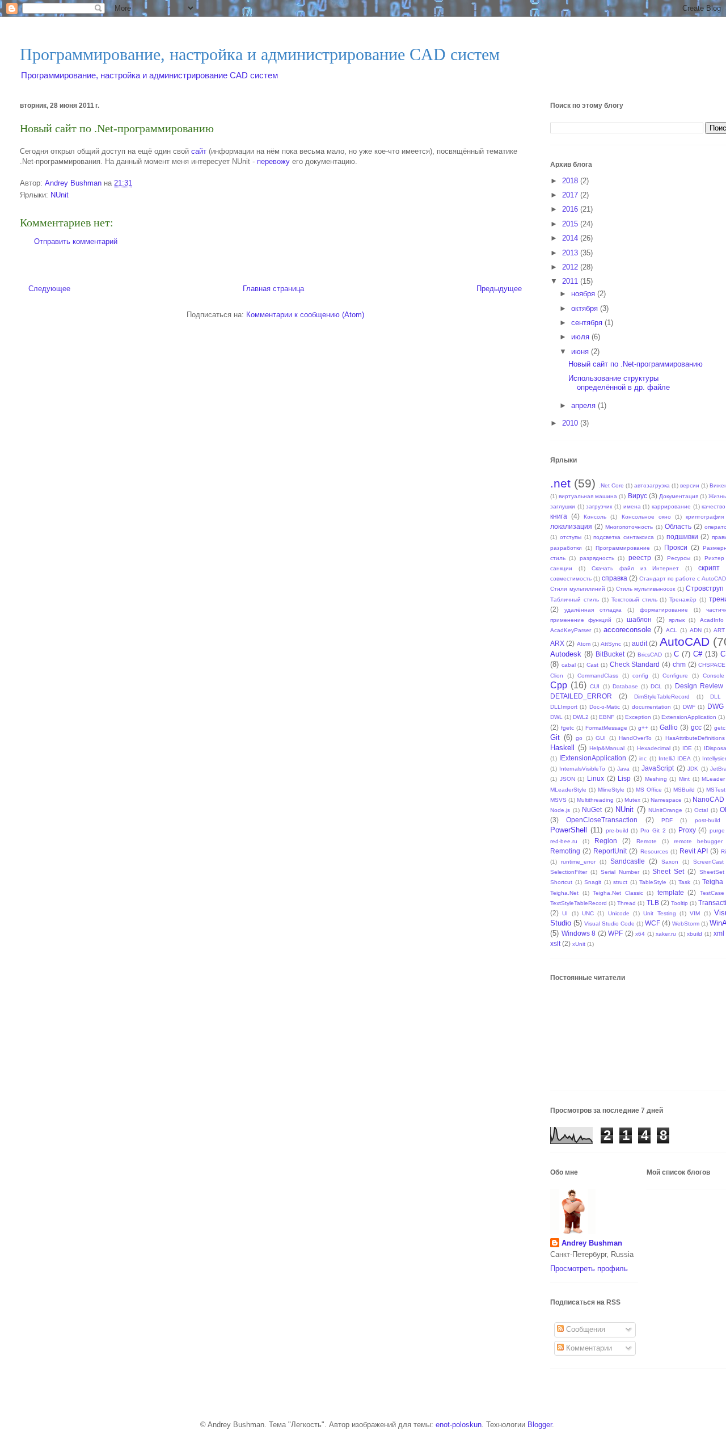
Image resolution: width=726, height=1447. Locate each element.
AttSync (611, 644)
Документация (678, 496)
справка (614, 578)
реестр (639, 557)
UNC (588, 913)
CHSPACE (711, 665)
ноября (584, 293)
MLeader (713, 779)
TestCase (712, 893)
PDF (667, 820)
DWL (556, 717)
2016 (571, 209)
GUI (601, 738)
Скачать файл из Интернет (635, 568)
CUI (595, 686)
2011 (571, 281)
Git (555, 737)
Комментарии (588, 1348)
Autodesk (565, 654)
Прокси (675, 547)
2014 (571, 238)
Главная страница (273, 288)
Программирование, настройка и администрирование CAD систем (260, 54)
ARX (557, 643)
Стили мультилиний (577, 589)
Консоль (595, 517)
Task (684, 882)
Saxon (669, 862)
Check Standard (635, 664)
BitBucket (610, 654)
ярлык (677, 620)
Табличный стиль (574, 599)
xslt (555, 943)
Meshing (656, 779)
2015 (571, 224)
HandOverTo (635, 738)
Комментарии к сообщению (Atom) (305, 314)
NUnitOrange (665, 810)
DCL (656, 686)
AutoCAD (685, 641)
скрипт (709, 567)
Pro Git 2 (653, 830)
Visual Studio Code (609, 923)
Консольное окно (646, 517)
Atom (583, 644)
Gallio (669, 727)
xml (719, 933)
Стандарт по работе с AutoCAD (682, 578)
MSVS (558, 800)
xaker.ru (666, 934)
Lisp (624, 778)
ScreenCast (708, 862)
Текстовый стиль (634, 599)
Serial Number (620, 872)
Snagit (592, 882)
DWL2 (581, 717)
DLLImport (563, 707)
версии (689, 485)
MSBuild (684, 789)
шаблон (639, 619)
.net (560, 483)
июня (581, 351)
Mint (684, 779)
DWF (689, 707)
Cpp (558, 685)
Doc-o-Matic (604, 707)
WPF (615, 933)
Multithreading (595, 800)
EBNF (606, 717)
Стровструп (705, 588)
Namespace (666, 800)
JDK (692, 768)
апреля (584, 405)
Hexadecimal (653, 748)
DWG (715, 706)
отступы (570, 537)
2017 (571, 195)
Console (713, 675)
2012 (571, 267)
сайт (198, 151)
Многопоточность (629, 527)
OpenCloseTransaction (602, 819)
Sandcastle (627, 861)
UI (565, 913)
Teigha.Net (564, 893)
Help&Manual (606, 748)
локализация (571, 526)
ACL (671, 630)
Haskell (562, 747)
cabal (569, 665)
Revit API (693, 851)
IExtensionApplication (592, 758)
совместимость (571, 578)
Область (678, 526)
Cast (592, 665)
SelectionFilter (568, 872)
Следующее (49, 288)
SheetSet (711, 872)
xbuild (694, 934)
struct (620, 882)
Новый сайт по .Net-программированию (635, 364)
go (579, 738)
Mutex (632, 800)
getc (719, 728)
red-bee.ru (563, 841)
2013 (571, 253)
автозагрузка (652, 485)
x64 (640, 934)
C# (697, 654)
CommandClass (597, 675)
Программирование (623, 548)
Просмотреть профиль (589, 1268)
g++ (643, 728)
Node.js (560, 810)
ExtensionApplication (688, 717)
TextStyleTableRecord (578, 903)
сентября (588, 322)
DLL (715, 696)
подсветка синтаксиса (623, 537)
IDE (687, 748)
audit (639, 643)
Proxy (687, 830)
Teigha (712, 881)
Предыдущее (499, 288)
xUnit (578, 944)
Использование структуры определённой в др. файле (619, 383)
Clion (556, 675)
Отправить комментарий (75, 241)
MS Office (649, 789)
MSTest (715, 789)
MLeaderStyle (568, 789)
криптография (705, 517)
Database (625, 686)
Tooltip (679, 903)
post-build (707, 820)
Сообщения (584, 1329)
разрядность (597, 558)
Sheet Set (668, 871)
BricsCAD (650, 654)
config (640, 675)
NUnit (59, 195)
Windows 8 (579, 933)
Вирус (637, 495)
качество (713, 506)
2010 (571, 423)
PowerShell (568, 830)
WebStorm (685, 923)
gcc (696, 727)
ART (719, 630)
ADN (696, 630)
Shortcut (561, 882)
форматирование (664, 610)
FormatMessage (606, 728)
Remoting (565, 851)
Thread (626, 903)
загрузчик (599, 506)
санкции (561, 568)
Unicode (619, 913)
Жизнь (717, 496)
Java (623, 768)
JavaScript (657, 768)
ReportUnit (610, 851)
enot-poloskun (459, 1424)
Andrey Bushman (592, 1243)
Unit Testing (659, 913)
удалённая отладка (593, 610)
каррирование (671, 506)
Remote (646, 841)
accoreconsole (627, 629)
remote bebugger (698, 841)
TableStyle (652, 882)
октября (585, 308)
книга (558, 516)
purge (717, 830)
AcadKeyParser (570, 630)
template (670, 892)
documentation (651, 707)
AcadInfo (712, 620)
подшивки (682, 536)
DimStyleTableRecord (662, 696)
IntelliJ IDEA (675, 758)
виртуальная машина (588, 496)
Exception (638, 717)
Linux (595, 778)
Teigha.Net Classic (618, 893)
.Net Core (611, 485)
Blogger (539, 1424)
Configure (675, 675)
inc (643, 758)
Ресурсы (678, 558)
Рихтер (714, 558)
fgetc (567, 728)
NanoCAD (708, 799)
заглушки (562, 506)
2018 (571, 180)
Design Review (699, 685)
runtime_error (578, 862)
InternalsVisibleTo (582, 768)
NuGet (592, 809)
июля (581, 337)
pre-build (617, 830)
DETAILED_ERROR (581, 696)
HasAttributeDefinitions (695, 738)
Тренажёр (683, 599)
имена (632, 506)
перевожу (273, 161)
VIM (695, 913)
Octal (701, 810)
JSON (567, 779)
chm (679, 664)
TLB (653, 902)
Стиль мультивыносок (646, 589)
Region (605, 840)
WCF (652, 923)
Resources (654, 851)
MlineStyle (611, 789)
